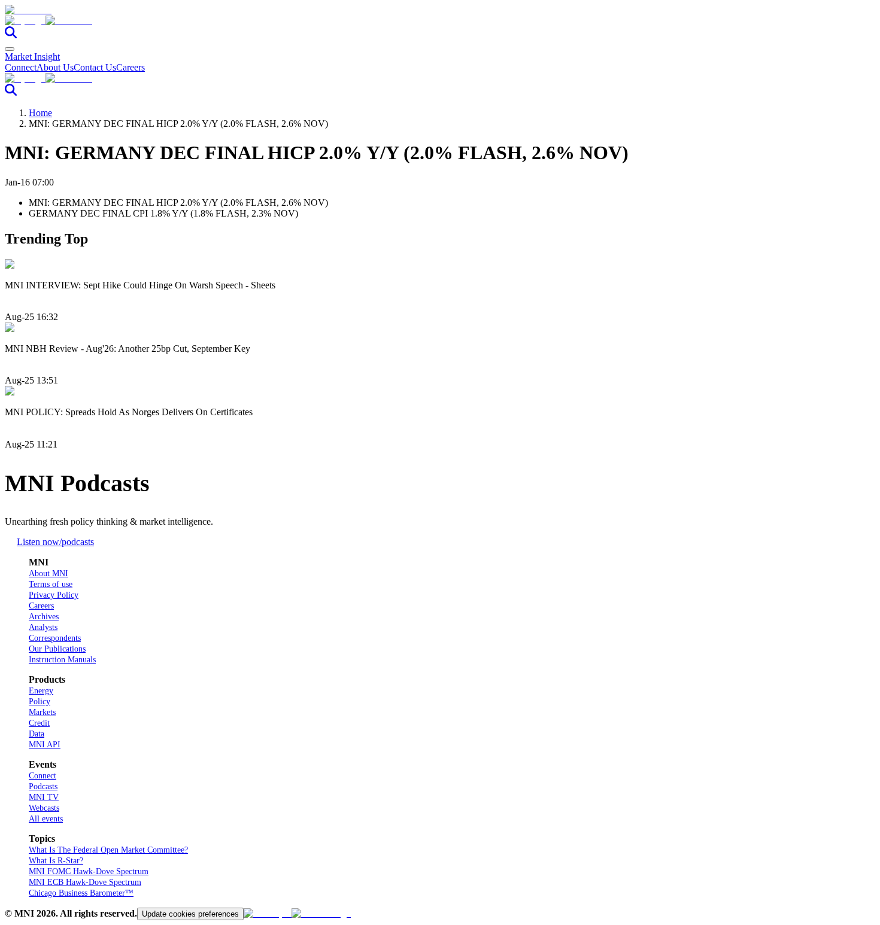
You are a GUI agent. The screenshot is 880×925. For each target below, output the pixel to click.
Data (36, 733)
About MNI (48, 573)
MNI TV (44, 797)
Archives (44, 616)
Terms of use (50, 584)
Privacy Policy (53, 595)
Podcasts (43, 786)
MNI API (44, 744)
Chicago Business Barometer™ (81, 893)
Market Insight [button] (32, 56)
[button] (440, 21)
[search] (11, 35)
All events (46, 818)
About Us (55, 67)
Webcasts (44, 808)
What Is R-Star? (56, 860)
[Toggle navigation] (9, 49)
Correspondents (55, 638)
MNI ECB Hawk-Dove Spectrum (85, 882)
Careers (130, 67)
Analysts (43, 627)
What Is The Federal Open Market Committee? (108, 849)
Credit (39, 723)
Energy (41, 690)
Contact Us (95, 67)
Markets (42, 712)
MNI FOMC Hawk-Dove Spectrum (88, 871)
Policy (39, 701)
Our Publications (57, 648)
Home (40, 113)
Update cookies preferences (190, 913)
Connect (21, 67)
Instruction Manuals (62, 659)
